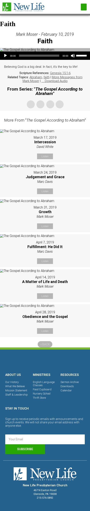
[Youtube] (59, 360)
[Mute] (73, 56)
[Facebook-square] (30, 360)
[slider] (82, 55)
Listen (45, 156)
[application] (45, 55)
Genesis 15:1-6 (60, 73)
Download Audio (56, 81)
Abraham (36, 77)
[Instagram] (45, 360)
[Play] (5, 56)
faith (47, 77)
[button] (84, 7)
